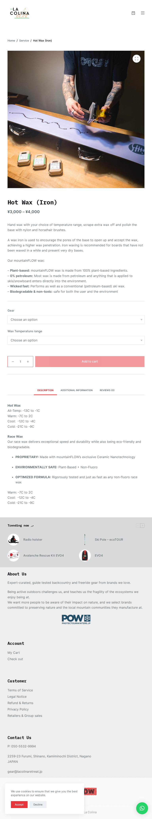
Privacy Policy (18, 709)
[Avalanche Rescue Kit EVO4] (13, 556)
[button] (142, 808)
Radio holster (32, 539)
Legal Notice (17, 697)
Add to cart (90, 361)
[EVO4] (85, 556)
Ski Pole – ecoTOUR (109, 539)
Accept (19, 804)
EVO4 (99, 555)
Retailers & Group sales (25, 716)
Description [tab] (45, 390)
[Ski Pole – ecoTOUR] (85, 540)
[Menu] (142, 13)
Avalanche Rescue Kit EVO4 (43, 555)
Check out (15, 659)
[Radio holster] (13, 540)
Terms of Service (20, 690)
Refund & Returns (20, 703)
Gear (11, 310)
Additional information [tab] (77, 390)
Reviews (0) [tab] (107, 390)
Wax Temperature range (25, 331)
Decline (38, 804)
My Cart (14, 653)
